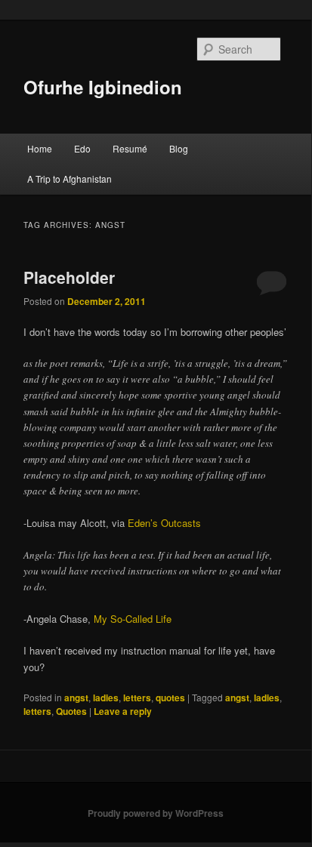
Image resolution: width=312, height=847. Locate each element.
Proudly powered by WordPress (156, 813)
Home (39, 148)
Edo (82, 148)
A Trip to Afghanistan (69, 178)
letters (137, 697)
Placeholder (69, 277)
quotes (170, 697)
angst (76, 697)
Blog (178, 148)
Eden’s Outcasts (164, 523)
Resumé (130, 148)
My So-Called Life (132, 618)
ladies (106, 697)
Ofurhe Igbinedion (102, 87)
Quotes (71, 711)
